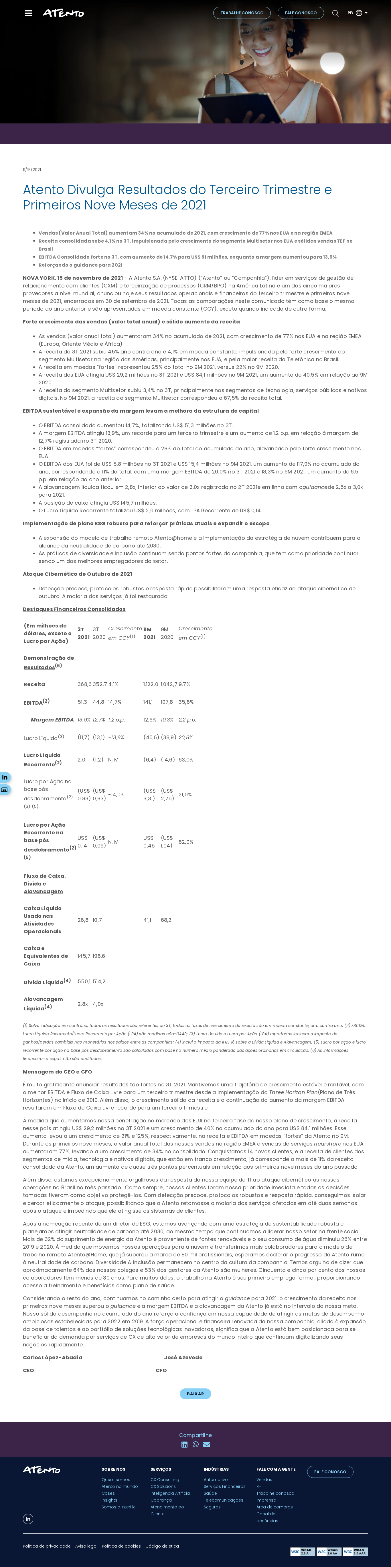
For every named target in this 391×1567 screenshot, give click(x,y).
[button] (184, 1444)
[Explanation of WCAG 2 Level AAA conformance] (355, 1554)
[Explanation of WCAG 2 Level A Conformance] (303, 1554)
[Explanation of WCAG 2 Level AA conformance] (330, 1554)
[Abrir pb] (366, 13)
